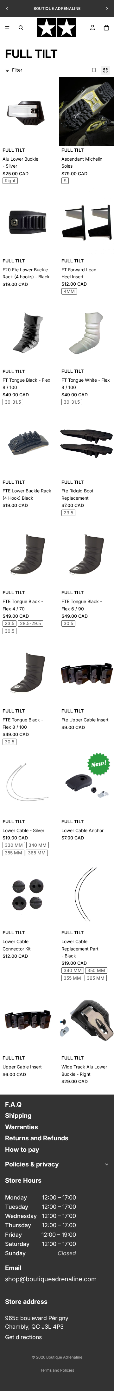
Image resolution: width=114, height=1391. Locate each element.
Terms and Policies (57, 1370)
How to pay (22, 1149)
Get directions (23, 1337)
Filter (17, 70)
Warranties (21, 1127)
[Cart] (106, 28)
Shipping (18, 1115)
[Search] (21, 28)
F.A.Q (13, 1104)
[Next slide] (107, 9)
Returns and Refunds (36, 1138)
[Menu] (7, 27)
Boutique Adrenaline (64, 1357)
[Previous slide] (7, 9)
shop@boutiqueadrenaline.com (51, 1279)
